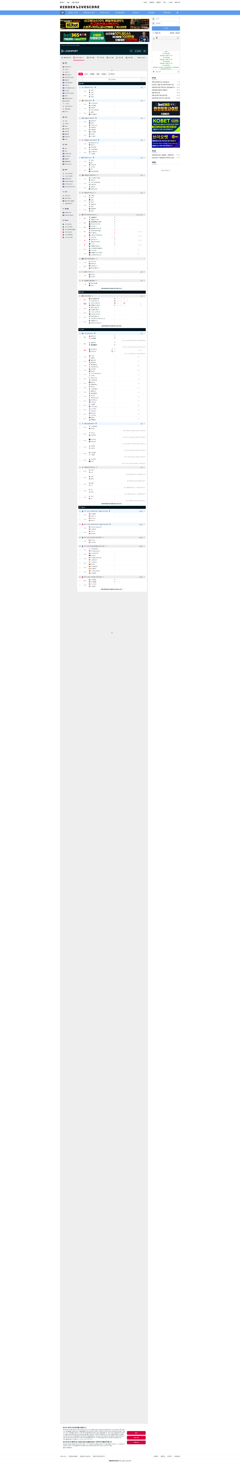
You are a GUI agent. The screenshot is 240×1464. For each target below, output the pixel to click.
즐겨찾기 (62, 2)
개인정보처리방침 (72, 1456)
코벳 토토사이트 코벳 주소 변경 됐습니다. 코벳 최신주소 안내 (164, 87)
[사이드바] (177, 12)
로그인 (145, 2)
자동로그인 (157, 33)
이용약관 (156, 1456)
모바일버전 (177, 1456)
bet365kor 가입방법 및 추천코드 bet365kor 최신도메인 (164, 158)
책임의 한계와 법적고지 (99, 1456)
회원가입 (151, 2)
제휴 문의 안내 (156, 93)
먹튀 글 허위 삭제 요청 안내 (159, 95)
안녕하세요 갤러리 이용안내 (159, 90)
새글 (68, 2)
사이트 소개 (63, 1456)
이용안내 (162, 1456)
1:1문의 (170, 2)
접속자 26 (177, 2)
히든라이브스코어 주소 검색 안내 (161, 98)
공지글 (154, 78)
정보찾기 (158, 2)
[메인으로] (62, 12)
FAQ (164, 2)
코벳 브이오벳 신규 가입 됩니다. (161, 82)
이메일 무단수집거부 (85, 1456)
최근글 (154, 151)
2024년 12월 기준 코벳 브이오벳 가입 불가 (164, 84)
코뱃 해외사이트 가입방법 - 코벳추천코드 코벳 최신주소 (164, 155)
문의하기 (169, 1456)
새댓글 (154, 162)
